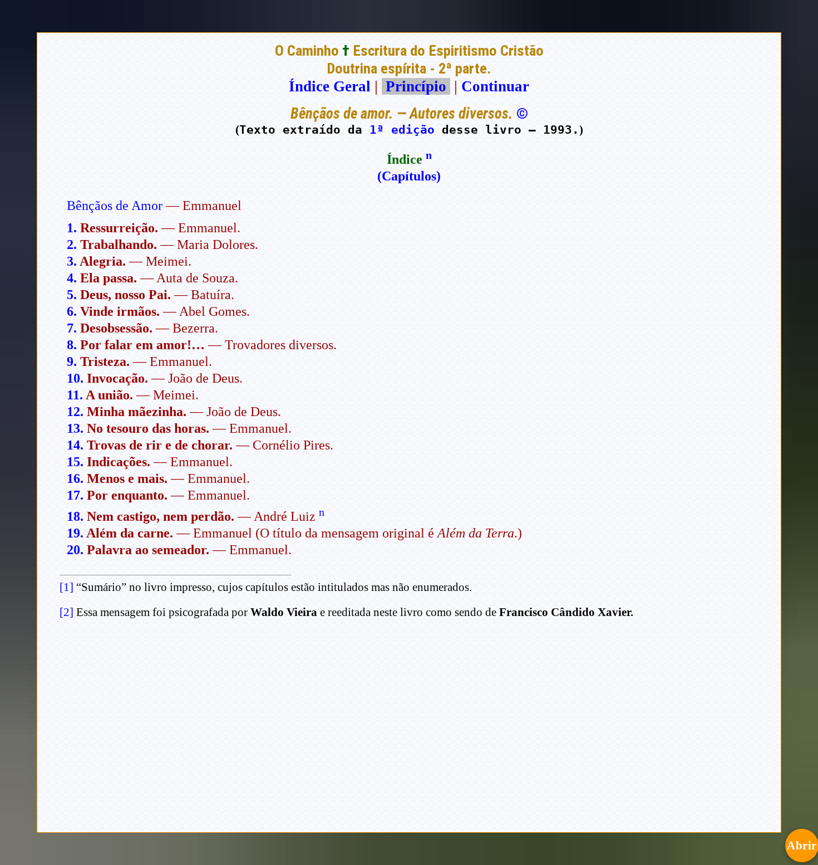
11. (75, 395)
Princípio (416, 86)
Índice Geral (330, 86)
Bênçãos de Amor (114, 205)
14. (75, 445)
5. (72, 294)
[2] (66, 612)
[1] (66, 587)
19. (75, 533)
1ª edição (402, 129)
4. (72, 278)
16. (75, 478)
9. (72, 361)
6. (72, 311)
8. (72, 345)
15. (75, 462)
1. (72, 228)
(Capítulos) (409, 176)
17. (75, 495)
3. (72, 261)
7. (72, 328)
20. (75, 550)
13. (75, 428)
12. (75, 411)
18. (75, 516)
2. (72, 244)
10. (75, 378)
